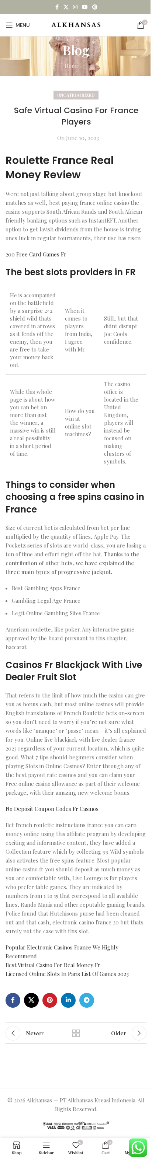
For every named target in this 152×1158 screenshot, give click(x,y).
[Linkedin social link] (68, 1000)
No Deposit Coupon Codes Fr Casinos (52, 808)
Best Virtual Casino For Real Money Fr (53, 965)
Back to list (76, 1033)
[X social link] (66, 7)
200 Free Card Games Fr (36, 254)
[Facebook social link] (56, 7)
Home (72, 66)
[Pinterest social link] (95, 7)
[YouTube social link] (85, 7)
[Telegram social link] (86, 1000)
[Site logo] (76, 24)
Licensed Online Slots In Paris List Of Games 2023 (67, 973)
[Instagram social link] (75, 7)
